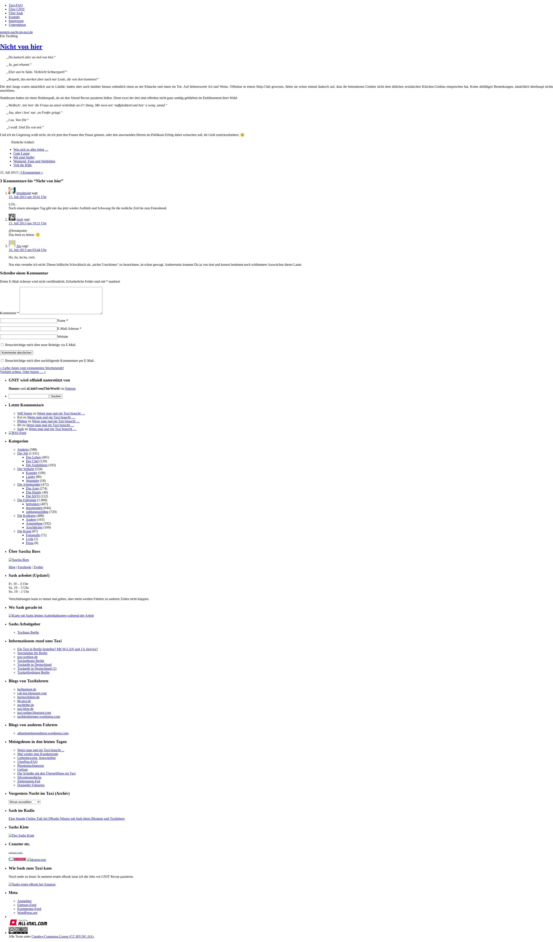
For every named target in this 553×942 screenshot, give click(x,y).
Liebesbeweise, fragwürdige (36, 758)
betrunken (33, 504)
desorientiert (34, 508)
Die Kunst (24, 531)
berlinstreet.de (26, 689)
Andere (31, 519)
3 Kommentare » (31, 172)
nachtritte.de (25, 705)
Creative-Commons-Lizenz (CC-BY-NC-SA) (63, 936)
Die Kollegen (26, 515)
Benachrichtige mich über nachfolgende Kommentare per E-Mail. (49, 360)
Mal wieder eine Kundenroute (37, 754)
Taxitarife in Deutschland (34, 664)
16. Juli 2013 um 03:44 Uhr (27, 250)
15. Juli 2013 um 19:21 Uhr (27, 223)
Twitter (38, 567)
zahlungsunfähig (37, 512)
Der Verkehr (25, 469)
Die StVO (33, 496)
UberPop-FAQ (27, 762)
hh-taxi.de (24, 701)
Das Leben (33, 457)
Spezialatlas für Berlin (32, 653)
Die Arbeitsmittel (28, 484)
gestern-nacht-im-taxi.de (16, 32)
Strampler (32, 480)
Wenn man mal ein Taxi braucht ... (40, 750)
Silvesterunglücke (29, 777)
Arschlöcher (34, 527)
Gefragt (22, 769)
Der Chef (32, 461)
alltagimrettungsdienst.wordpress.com (42, 733)
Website (62, 336)
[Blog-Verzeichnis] (17, 860)
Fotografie (33, 535)
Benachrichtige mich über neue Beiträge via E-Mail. (40, 345)
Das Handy (33, 492)
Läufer (30, 477)
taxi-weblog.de (27, 657)
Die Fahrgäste (26, 500)
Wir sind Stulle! (24, 157)
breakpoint (23, 193)
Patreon (70, 388)
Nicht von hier (21, 46)
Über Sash (16, 13)
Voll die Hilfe (22, 165)
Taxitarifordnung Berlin (33, 672)
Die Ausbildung (37, 465)
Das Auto (32, 488)
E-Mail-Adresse (69, 328)
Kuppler (31, 473)
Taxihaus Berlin (28, 632)
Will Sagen (24, 413)
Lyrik (29, 539)
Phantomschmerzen (30, 765)
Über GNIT (17, 9)
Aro (18, 246)
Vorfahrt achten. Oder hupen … (23, 372)
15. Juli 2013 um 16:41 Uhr (27, 197)
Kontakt (14, 17)
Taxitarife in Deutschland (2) (36, 668)
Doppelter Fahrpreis (30, 785)
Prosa (29, 543)
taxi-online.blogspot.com (34, 713)
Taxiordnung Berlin (30, 661)
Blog (12, 567)
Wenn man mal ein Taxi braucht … (61, 413)
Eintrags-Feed (26, 905)
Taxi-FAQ (16, 5)
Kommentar (9, 313)
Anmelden (24, 901)
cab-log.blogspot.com (32, 693)
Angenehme (34, 523)
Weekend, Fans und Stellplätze (34, 161)
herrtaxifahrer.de (28, 697)
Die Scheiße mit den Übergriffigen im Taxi (46, 773)
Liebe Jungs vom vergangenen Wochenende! (32, 368)
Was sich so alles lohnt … (30, 149)
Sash (19, 219)
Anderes (23, 449)
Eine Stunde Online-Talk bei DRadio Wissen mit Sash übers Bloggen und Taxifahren (67, 818)
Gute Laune (21, 153)
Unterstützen (17, 25)
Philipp (22, 421)
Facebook (24, 567)
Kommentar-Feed (29, 909)
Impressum (16, 21)
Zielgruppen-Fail (28, 781)
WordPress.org (27, 913)
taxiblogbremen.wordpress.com (38, 716)
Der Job (22, 453)
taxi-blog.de (25, 709)
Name (62, 320)
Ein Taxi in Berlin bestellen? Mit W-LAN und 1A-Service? (57, 649)
